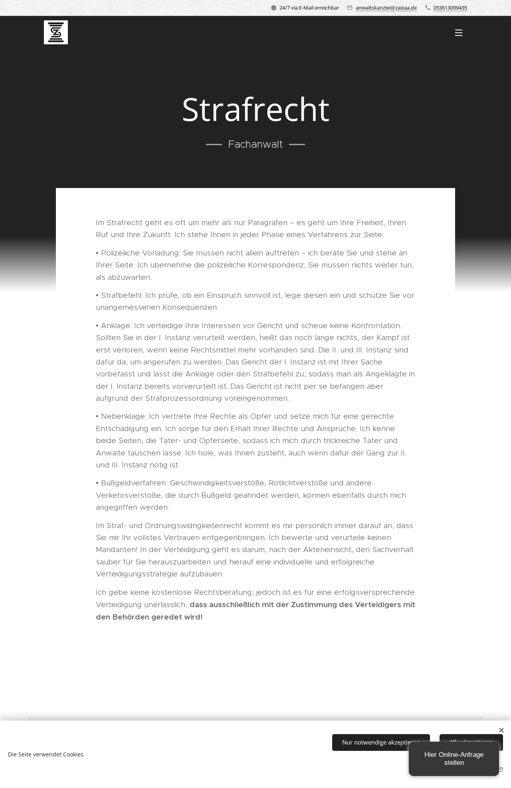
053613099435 (450, 7)
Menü (461, 32)
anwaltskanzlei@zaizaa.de (386, 7)
